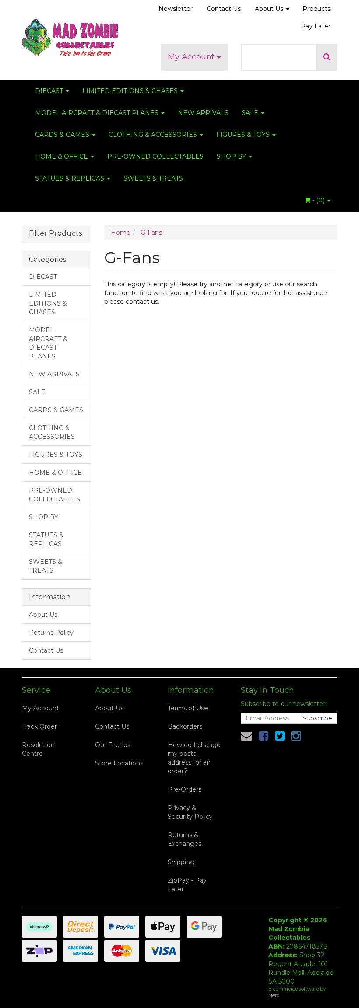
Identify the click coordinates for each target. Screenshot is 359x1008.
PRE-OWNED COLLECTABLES (155, 156)
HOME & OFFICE (62, 156)
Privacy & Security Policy (190, 812)
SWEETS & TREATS (153, 178)
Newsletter (175, 9)
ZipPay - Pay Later (187, 884)
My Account (192, 57)
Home (120, 232)
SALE (251, 113)
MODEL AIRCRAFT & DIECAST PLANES (97, 113)
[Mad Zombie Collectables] (70, 35)
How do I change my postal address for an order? (194, 758)
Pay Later (316, 26)
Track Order (39, 726)
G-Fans (151, 232)
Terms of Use (188, 708)
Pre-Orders (184, 789)
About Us (270, 9)
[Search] (327, 57)
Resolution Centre (38, 749)
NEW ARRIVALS (203, 113)
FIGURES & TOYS (243, 135)
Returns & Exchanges (184, 839)
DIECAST (50, 91)
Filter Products (55, 233)
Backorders (185, 726)
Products (317, 9)
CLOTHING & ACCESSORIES (154, 135)
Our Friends (112, 745)
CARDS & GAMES (63, 135)
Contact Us (224, 9)
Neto (273, 995)
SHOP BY (232, 156)
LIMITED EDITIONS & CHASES (131, 91)
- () (318, 200)
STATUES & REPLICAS (70, 178)
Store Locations (119, 763)
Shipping (181, 862)
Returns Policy (51, 632)
